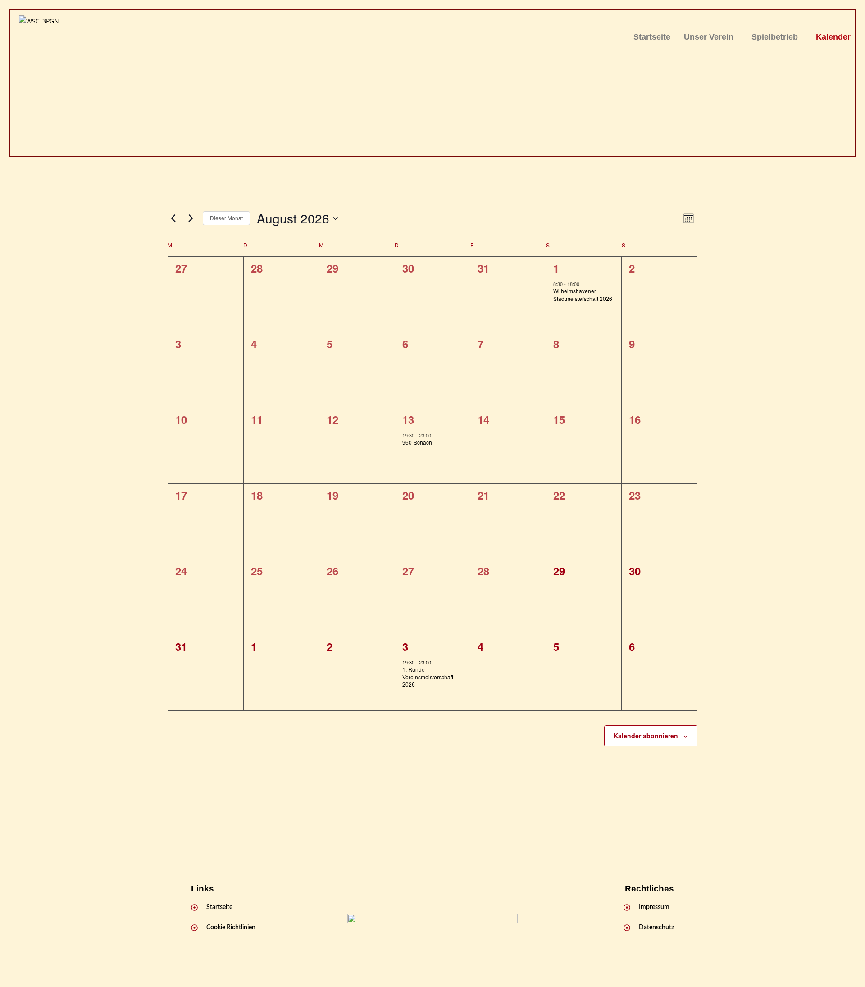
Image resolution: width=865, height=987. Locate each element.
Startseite (651, 36)
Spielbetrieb (774, 36)
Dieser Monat (226, 218)
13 (408, 419)
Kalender (833, 36)
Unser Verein (708, 36)
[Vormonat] (173, 218)
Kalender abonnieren (646, 735)
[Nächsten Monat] (190, 218)
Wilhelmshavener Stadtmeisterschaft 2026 (582, 294)
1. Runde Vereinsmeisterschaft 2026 (427, 676)
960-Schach (417, 442)
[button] (711, 37)
